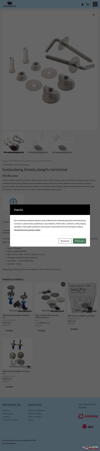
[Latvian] (90, 447)
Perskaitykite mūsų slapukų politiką (27, 230)
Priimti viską (79, 241)
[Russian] (96, 447)
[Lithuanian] (93, 447)
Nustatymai (65, 241)
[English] (83, 447)
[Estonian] (87, 447)
